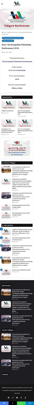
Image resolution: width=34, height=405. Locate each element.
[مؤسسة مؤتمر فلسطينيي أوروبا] (17, 3)
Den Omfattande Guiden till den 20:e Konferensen (21, 239)
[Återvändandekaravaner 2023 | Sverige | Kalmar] (6, 215)
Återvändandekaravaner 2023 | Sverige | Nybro (21, 206)
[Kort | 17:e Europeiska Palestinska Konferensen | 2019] (25, 123)
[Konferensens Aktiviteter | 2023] (6, 272)
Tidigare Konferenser (12, 32)
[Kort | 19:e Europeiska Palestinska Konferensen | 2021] (25, 105)
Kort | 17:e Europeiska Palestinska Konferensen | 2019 (25, 130)
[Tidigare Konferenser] (8, 105)
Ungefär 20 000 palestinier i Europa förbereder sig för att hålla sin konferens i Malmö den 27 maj (22, 231)
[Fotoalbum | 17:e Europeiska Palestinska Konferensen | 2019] (8, 123)
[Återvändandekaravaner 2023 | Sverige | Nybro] (6, 207)
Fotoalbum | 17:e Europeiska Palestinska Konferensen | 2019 (8, 130)
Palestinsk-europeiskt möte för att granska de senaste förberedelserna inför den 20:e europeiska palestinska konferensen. (22, 197)
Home (4, 32)
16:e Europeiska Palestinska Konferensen (13, 38)
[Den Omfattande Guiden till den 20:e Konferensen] (6, 240)
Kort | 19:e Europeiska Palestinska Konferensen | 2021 (25, 112)
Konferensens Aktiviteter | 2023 (21, 270)
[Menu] (2, 4)
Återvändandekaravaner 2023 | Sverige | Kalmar (21, 214)
